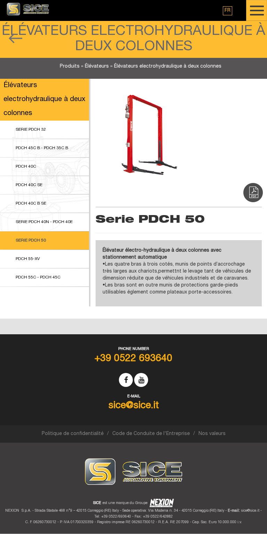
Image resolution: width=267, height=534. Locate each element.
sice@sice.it (250, 511)
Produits (70, 66)
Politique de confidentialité (73, 434)
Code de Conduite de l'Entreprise (151, 434)
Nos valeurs (212, 434)
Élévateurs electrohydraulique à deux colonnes (167, 66)
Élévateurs (97, 66)
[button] (227, 10)
